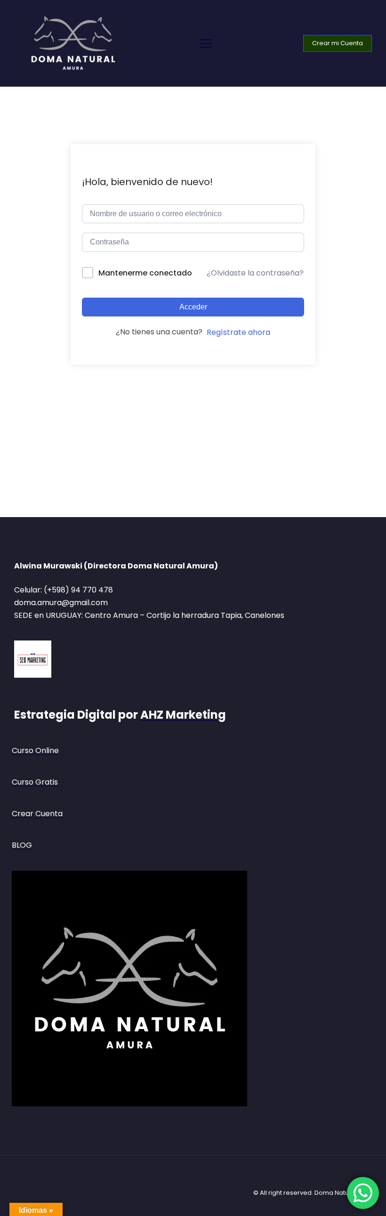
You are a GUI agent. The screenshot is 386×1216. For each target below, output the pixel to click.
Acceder (193, 307)
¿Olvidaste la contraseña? (255, 273)
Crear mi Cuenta (337, 43)
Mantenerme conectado (145, 273)
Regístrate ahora (238, 332)
